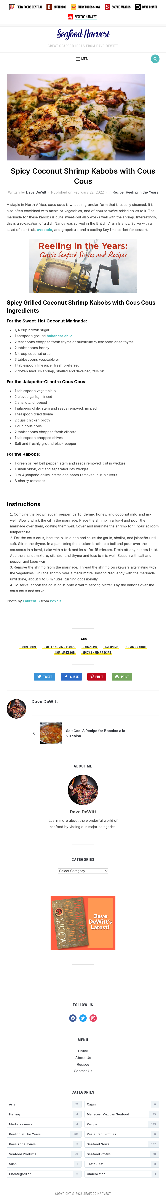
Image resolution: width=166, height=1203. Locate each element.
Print (125, 677)
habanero (90, 647)
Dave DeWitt (36, 192)
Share (74, 677)
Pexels (55, 601)
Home (83, 1051)
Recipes (83, 1064)
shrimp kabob (136, 647)
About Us (83, 1058)
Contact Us (83, 1071)
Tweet (47, 677)
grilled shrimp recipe (59, 647)
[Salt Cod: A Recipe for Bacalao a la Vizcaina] (51, 733)
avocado (44, 229)
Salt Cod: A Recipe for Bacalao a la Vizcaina (95, 733)
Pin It (99, 677)
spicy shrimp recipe (96, 652)
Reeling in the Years (142, 192)
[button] (83, 58)
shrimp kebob (65, 652)
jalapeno (111, 647)
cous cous (28, 647)
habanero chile (59, 336)
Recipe (118, 192)
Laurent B (31, 601)
